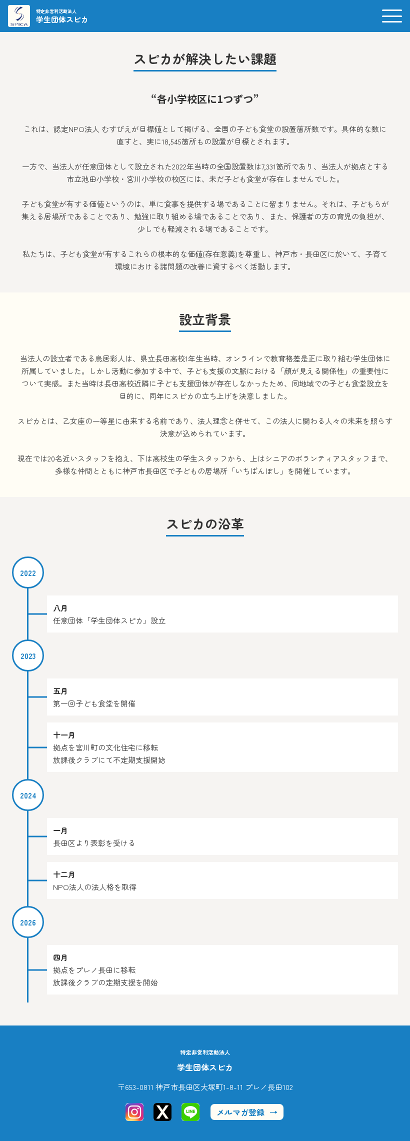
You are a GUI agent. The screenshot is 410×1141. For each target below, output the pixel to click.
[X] (163, 1112)
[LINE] (191, 1112)
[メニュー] (392, 16)
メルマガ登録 (240, 1112)
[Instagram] (135, 1112)
